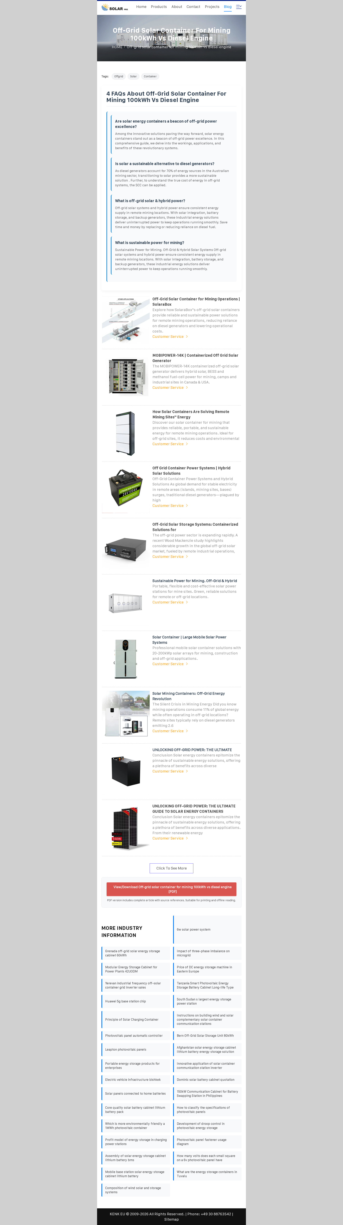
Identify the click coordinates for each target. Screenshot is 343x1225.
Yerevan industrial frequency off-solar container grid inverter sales (133, 985)
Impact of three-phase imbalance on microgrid (203, 953)
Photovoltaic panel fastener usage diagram (201, 1142)
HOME (117, 47)
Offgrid (118, 76)
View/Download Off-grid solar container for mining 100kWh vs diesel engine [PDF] (173, 889)
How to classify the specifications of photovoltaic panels (203, 1110)
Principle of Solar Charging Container (131, 1019)
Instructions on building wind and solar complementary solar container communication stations (205, 1019)
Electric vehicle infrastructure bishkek (133, 1079)
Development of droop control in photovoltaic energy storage (200, 1126)
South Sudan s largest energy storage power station (204, 1001)
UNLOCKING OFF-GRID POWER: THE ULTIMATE (192, 750)
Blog (228, 7)
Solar (133, 76)
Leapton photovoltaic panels (125, 1049)
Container (150, 76)
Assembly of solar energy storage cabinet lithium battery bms (135, 1158)
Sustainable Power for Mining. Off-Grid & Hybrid (194, 581)
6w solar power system (193, 929)
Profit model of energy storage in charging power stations (136, 1142)
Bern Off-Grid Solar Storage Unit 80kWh (205, 1035)
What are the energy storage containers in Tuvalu (207, 1174)
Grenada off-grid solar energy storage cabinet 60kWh (132, 953)
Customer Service (168, 336)
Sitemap (171, 1219)
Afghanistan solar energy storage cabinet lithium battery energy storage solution (206, 1049)
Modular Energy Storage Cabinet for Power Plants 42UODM (131, 969)
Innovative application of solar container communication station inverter (206, 1065)
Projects (212, 7)
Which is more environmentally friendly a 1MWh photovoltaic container (135, 1126)
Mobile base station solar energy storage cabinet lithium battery (134, 1174)
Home (141, 7)
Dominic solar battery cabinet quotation (205, 1079)
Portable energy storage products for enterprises (132, 1065)
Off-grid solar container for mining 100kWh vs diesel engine (179, 47)
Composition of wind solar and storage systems (133, 1190)
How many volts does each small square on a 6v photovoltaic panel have (206, 1158)
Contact (193, 7)
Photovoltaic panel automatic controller (134, 1035)
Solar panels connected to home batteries (135, 1093)
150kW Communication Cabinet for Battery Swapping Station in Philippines (207, 1093)
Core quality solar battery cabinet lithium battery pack (135, 1110)
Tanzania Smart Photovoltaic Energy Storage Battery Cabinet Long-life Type (205, 985)
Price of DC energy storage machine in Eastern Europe (204, 969)
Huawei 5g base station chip (125, 1001)
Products (159, 7)
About (177, 7)
